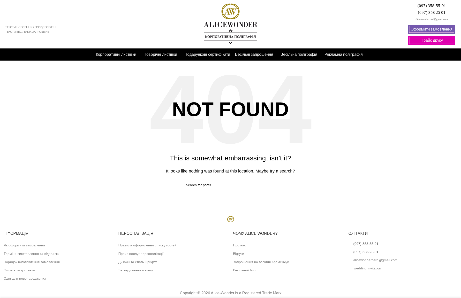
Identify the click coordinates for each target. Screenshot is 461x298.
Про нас (239, 245)
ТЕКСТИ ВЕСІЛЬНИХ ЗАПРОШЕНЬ (27, 31)
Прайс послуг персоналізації (141, 254)
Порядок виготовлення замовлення (32, 262)
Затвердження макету (135, 270)
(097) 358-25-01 (365, 252)
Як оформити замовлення (24, 245)
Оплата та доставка (19, 270)
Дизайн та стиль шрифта (138, 262)
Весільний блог (245, 270)
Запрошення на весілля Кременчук (261, 262)
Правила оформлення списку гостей (147, 245)
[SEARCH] (273, 184)
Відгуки (238, 254)
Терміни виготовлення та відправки (32, 254)
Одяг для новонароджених (25, 278)
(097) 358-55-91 (365, 244)
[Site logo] (230, 24)
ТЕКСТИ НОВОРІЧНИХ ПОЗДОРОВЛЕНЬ (31, 27)
